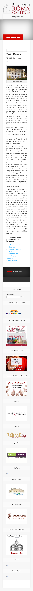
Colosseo (11, 251)
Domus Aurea (12, 260)
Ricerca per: (10, 294)
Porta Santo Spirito (14, 249)
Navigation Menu (17, 16)
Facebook (11, 279)
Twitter (14, 279)
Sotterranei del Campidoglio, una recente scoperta (15, 256)
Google (7, 279)
